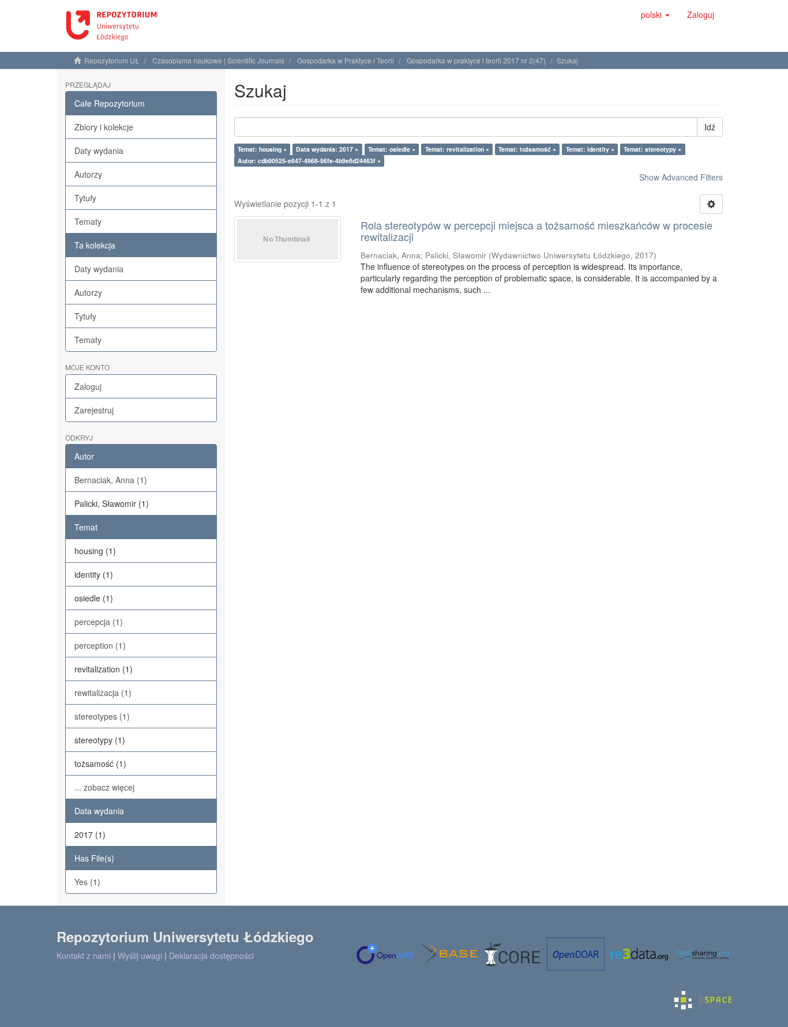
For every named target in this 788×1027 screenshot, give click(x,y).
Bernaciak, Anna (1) (110, 480)
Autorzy (88, 174)
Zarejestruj (94, 410)
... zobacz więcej (104, 787)
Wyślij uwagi (140, 955)
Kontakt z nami (84, 955)
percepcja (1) (98, 621)
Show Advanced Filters (681, 177)
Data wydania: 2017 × (327, 149)
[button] (655, 14)
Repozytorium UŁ (112, 60)
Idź (709, 127)
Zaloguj (88, 386)
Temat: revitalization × (457, 149)
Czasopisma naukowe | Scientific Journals (218, 60)
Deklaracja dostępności (211, 955)
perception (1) (100, 645)
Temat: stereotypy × (652, 149)
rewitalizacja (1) (103, 692)
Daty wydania (98, 150)
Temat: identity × (590, 149)
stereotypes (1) (102, 716)
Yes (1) (87, 881)
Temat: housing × (262, 149)
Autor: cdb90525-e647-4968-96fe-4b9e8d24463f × (309, 160)
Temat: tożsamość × (527, 149)
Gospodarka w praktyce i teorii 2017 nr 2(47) (476, 60)
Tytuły (85, 198)
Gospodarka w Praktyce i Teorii (345, 60)
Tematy (88, 221)
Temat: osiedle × (391, 149)
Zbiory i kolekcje (103, 127)
